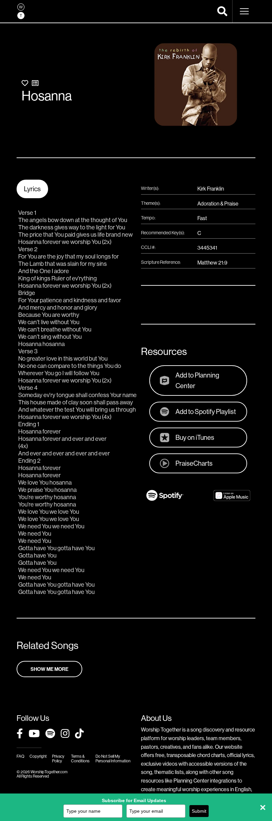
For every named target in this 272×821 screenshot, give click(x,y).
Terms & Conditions (80, 758)
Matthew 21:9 (212, 262)
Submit (199, 811)
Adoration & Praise (217, 203)
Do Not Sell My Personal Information (113, 758)
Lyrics (32, 189)
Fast (202, 218)
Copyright (38, 756)
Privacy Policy (58, 758)
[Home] (21, 11)
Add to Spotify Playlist (205, 411)
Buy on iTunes (194, 437)
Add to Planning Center (197, 380)
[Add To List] (35, 83)
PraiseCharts (194, 463)
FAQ (20, 756)
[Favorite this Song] (25, 83)
